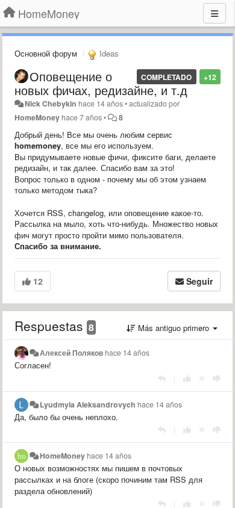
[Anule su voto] (202, 378)
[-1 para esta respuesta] (217, 378)
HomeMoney (37, 117)
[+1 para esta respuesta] (187, 378)
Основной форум (45, 53)
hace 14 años (127, 352)
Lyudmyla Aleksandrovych (88, 404)
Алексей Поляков (71, 352)
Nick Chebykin (51, 103)
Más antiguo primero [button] (174, 327)
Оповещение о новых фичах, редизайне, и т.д (100, 83)
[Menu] (214, 13)
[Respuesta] (162, 378)
